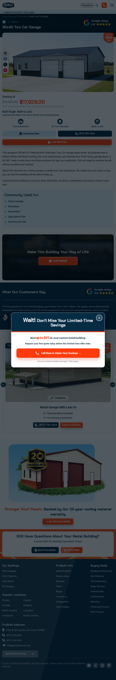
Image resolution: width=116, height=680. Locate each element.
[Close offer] (99, 318)
